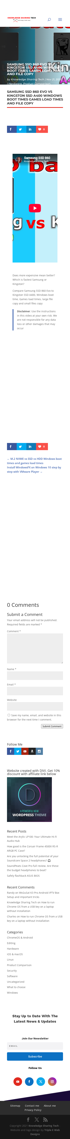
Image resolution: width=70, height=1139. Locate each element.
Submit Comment (52, 726)
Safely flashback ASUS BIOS (23, 875)
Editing (11, 943)
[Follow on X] (40, 1081)
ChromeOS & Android (20, 937)
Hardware (15, 83)
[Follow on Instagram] (52, 1081)
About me (50, 1105)
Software (12, 976)
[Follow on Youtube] (17, 1081)
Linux (10, 959)
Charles (11, 916)
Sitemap (15, 1105)
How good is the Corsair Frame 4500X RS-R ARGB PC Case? (33, 522)
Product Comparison (36, 83)
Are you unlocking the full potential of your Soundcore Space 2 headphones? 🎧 (33, 584)
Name (11, 669)
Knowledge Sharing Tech (27, 79)
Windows (13, 88)
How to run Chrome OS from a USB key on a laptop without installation (31, 907)
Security (12, 970)
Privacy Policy (33, 1110)
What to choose (16, 987)
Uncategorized (15, 981)
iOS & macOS (15, 954)
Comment (14, 631)
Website (12, 700)
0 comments (29, 88)
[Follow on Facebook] (29, 1081)
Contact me (32, 1105)
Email (11, 684)
